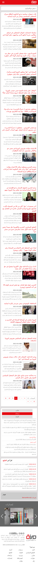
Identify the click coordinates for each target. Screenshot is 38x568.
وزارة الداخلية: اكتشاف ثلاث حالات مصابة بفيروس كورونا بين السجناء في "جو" (19, 358)
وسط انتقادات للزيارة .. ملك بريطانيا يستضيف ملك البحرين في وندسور (20, 453)
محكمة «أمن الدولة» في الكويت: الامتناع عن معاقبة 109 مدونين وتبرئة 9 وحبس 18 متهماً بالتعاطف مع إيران (19, 475)
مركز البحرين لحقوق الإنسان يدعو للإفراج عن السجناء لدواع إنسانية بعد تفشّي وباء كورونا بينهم (20, 189)
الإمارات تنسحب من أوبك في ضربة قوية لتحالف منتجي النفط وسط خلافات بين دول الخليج (20, 470)
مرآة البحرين (34, 2)
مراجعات (9, 555)
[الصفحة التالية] (31, 401)
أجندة (10, 550)
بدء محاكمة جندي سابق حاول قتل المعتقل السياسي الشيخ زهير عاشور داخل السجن (19, 377)
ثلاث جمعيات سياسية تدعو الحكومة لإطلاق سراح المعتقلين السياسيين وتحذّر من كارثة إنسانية (20, 15)
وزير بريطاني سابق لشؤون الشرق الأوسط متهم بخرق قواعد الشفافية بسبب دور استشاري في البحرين (20, 448)
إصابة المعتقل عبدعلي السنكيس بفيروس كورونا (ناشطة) (20, 339)
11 (5, 398)
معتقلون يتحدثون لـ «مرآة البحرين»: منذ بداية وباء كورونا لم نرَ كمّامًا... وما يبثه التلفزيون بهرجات (20, 110)
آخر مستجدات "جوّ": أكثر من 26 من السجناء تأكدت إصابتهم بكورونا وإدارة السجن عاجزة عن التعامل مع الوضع (19, 208)
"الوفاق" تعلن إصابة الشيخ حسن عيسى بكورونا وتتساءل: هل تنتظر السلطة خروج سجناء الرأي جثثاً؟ (19, 92)
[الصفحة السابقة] (21, 398)
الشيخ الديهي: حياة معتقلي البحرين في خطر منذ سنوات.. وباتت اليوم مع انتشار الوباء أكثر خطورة (20, 55)
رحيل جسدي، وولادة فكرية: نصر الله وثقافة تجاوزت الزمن (21, 443)
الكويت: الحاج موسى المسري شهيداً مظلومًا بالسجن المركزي (20, 465)
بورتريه (21, 555)
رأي (34, 561)
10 (9, 398)
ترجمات (17, 413)
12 (34, 401)
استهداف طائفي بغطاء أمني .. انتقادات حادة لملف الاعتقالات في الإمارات (19, 480)
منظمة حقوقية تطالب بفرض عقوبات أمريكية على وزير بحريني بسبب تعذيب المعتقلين (20, 433)
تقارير (17, 410)
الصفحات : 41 (31, 398)
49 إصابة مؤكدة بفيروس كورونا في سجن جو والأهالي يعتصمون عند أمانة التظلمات (21, 150)
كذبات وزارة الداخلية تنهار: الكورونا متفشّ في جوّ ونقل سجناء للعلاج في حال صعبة (20, 268)
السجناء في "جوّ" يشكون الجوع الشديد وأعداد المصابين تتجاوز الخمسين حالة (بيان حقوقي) (21, 73)
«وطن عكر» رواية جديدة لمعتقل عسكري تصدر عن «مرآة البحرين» (18, 513)
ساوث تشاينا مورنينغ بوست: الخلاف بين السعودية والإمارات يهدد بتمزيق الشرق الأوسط (19, 428)
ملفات (21, 561)
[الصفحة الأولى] (24, 398)
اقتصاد (17, 416)
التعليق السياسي (30, 552)
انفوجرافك (20, 558)
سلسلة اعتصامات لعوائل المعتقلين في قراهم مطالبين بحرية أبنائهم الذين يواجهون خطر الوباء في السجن (19, 35)
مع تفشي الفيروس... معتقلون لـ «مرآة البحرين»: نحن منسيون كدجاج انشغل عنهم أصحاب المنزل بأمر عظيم (19, 130)
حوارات (33, 558)
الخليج (5, 460)
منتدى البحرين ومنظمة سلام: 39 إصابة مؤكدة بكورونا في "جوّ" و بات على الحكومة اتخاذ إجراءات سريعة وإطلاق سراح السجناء (19, 169)
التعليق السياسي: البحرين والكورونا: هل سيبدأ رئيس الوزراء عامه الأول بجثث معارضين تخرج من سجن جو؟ (19, 229)
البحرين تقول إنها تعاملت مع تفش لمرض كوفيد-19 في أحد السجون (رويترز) (19, 286)
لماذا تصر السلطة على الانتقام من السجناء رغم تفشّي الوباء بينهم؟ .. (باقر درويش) (20, 249)
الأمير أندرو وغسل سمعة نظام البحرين (26, 438)
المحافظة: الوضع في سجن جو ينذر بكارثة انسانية (20, 303)
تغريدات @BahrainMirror (29, 497)
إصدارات (9, 504)
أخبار (33, 550)
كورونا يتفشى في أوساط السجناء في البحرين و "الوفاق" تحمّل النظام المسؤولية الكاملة (20, 321)
